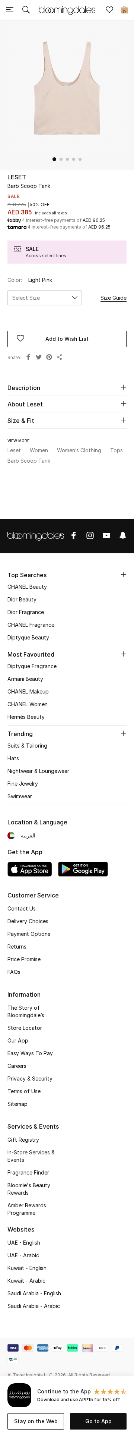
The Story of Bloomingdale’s (25, 1011)
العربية (28, 835)
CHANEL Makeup (28, 691)
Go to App (98, 1421)
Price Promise (24, 959)
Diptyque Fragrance (32, 666)
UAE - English (23, 1242)
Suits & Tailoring (27, 745)
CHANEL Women (27, 704)
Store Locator (24, 1028)
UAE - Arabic (23, 1255)
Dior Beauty (21, 599)
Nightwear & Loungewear (38, 771)
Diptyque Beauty (28, 637)
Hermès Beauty (26, 717)
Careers (16, 1066)
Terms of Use (24, 1091)
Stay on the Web (36, 1421)
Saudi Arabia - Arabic (33, 1306)
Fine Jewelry (22, 783)
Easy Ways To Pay (30, 1053)
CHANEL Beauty (27, 587)
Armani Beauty (25, 679)
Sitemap (17, 1104)
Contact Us (21, 908)
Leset (16, 177)
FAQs (13, 972)
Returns (16, 946)
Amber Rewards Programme (26, 1209)
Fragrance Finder (28, 1172)
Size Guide (113, 298)
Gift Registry (23, 1139)
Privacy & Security (29, 1078)
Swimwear (19, 796)
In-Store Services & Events (31, 1156)
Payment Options (28, 934)
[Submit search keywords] (26, 10)
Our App (17, 1040)
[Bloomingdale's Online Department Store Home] (67, 9)
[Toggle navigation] (9, 10)
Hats (13, 758)
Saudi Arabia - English (34, 1293)
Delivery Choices (27, 921)
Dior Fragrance (25, 612)
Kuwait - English (27, 1268)
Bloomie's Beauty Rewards (28, 1189)
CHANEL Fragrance (30, 625)
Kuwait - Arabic (26, 1280)
